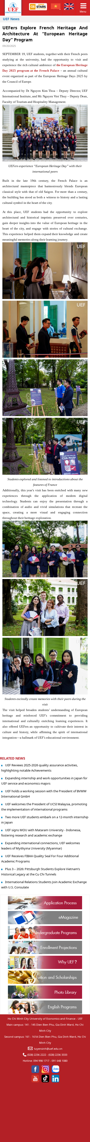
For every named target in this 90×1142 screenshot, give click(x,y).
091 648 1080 (59, 1060)
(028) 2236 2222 (36, 1054)
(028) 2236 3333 (57, 1054)
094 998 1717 (41, 1060)
